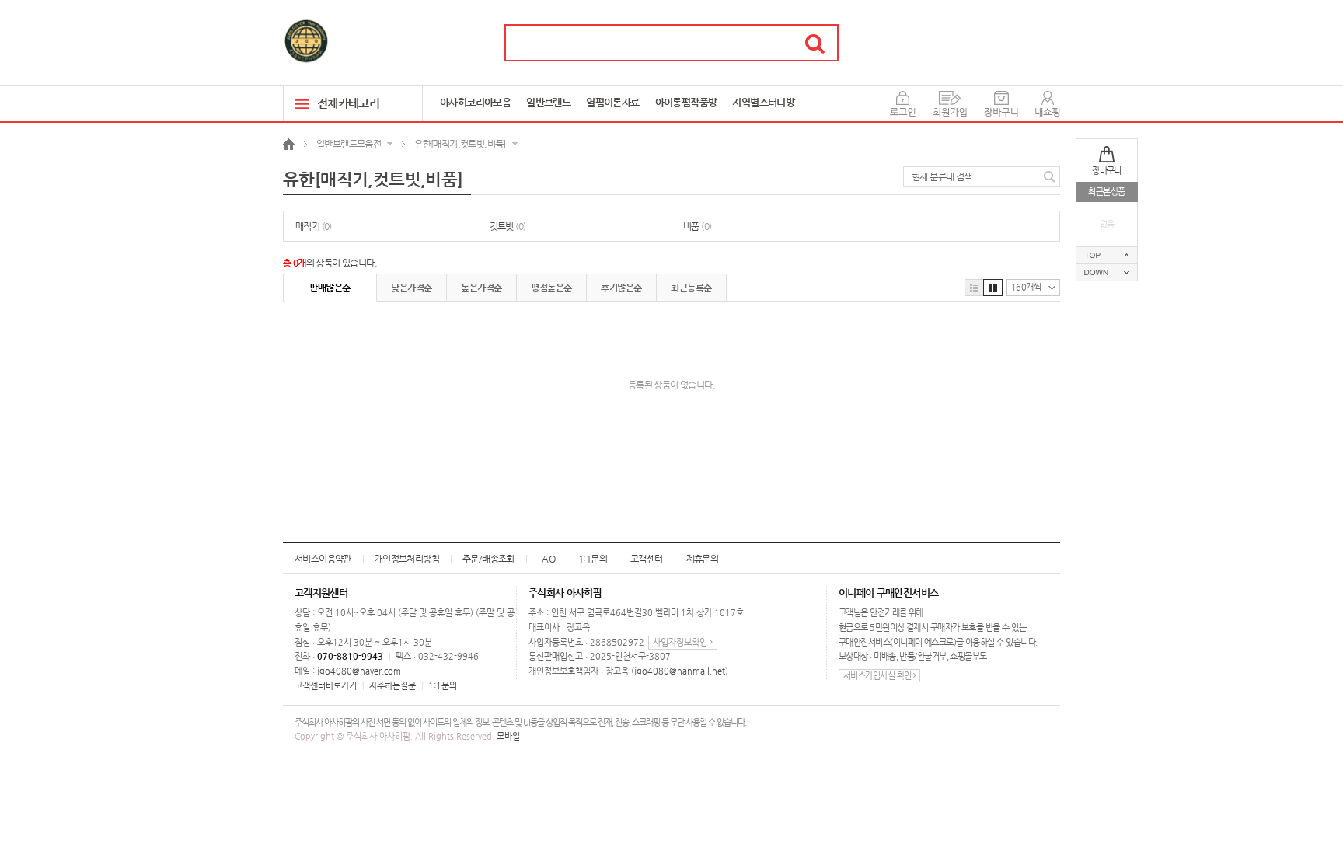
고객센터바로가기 (326, 686)
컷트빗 (508, 226)
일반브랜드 (548, 102)
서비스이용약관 (323, 558)
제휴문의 (702, 558)
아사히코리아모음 (475, 102)
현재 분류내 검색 (942, 176)
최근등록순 (691, 287)
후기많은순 (621, 287)
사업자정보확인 (681, 642)
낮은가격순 (411, 287)
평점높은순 (551, 287)
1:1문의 (592, 558)
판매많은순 (329, 287)
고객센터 (646, 558)
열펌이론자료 (612, 102)
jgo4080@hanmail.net (679, 671)
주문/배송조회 (488, 558)
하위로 (1107, 272)
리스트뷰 (974, 287)
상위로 (1107, 254)
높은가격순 (481, 287)
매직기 (313, 226)
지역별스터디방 (763, 102)
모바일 (508, 736)
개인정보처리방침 (407, 558)
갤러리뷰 (993, 287)
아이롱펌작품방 (686, 102)
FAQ (546, 558)
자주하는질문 (392, 686)
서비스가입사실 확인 (878, 676)
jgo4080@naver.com (359, 671)
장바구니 (1106, 171)
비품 (697, 226)
